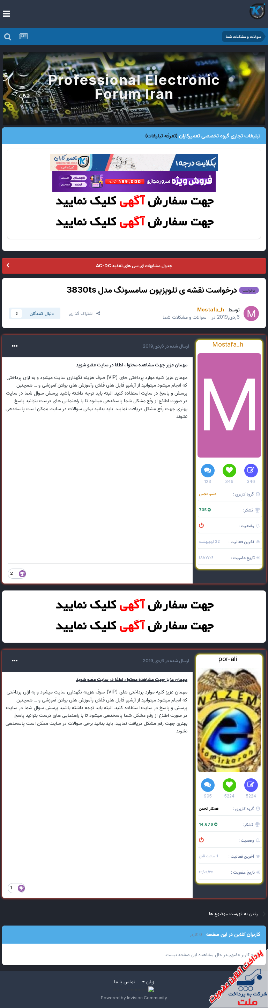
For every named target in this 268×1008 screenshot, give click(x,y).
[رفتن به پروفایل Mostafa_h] (251, 313)
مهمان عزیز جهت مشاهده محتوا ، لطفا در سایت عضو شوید (131, 364)
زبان (149, 981)
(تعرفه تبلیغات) (161, 135)
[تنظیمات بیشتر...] (15, 346)
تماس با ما (124, 981)
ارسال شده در (166, 346)
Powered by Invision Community (134, 997)
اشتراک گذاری (82, 313)
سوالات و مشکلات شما (185, 317)
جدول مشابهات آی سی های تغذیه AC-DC (134, 265)
